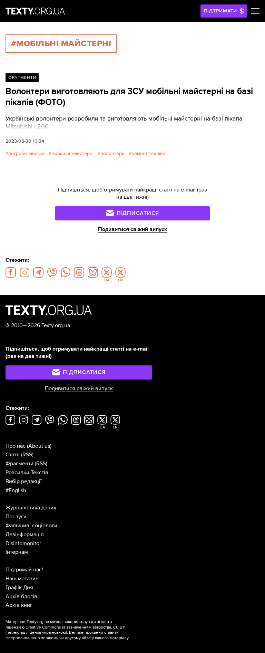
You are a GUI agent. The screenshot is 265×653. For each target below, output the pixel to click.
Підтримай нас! (24, 569)
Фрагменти (22, 77)
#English (16, 490)
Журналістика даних (31, 507)
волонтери (112, 153)
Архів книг (19, 605)
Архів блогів (21, 596)
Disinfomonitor (23, 543)
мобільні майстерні (72, 153)
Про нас (16, 446)
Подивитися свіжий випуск (132, 229)
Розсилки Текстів (27, 472)
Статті (13, 454)
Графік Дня (19, 587)
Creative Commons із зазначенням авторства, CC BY (75, 627)
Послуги (16, 516)
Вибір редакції (24, 481)
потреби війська (26, 153)
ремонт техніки (148, 153)
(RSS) (27, 454)
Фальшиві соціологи (31, 525)
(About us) (39, 446)
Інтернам (17, 552)
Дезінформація (25, 534)
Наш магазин (22, 578)
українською (54, 632)
